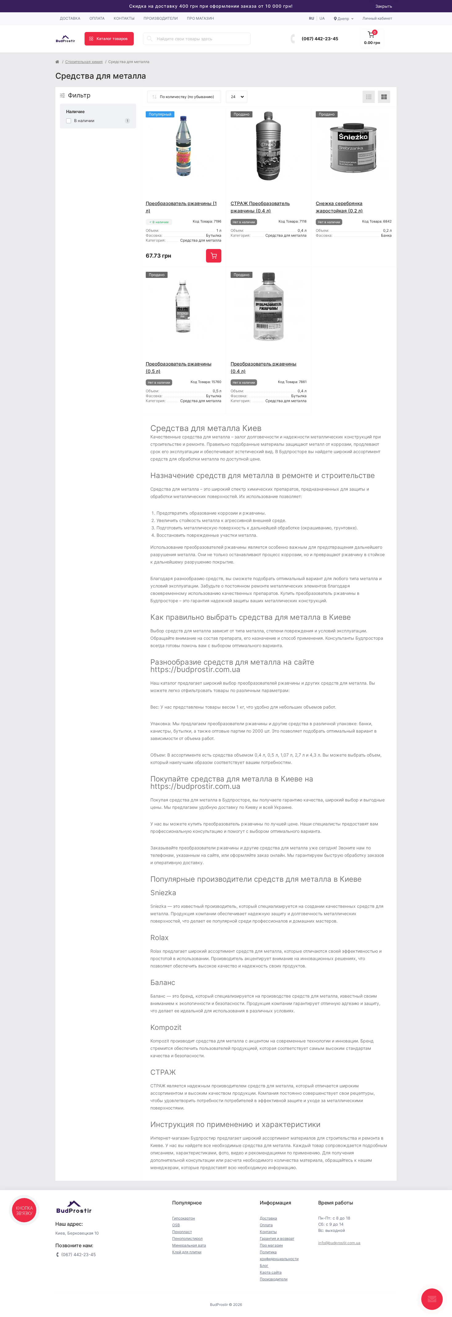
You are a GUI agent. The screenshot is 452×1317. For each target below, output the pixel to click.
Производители (161, 18)
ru (311, 18)
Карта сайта (271, 1272)
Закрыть (383, 6)
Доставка (70, 18)
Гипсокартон (183, 1218)
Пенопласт (182, 1231)
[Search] (150, 39)
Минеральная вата (189, 1245)
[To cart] (213, 256)
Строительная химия (84, 61)
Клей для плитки (186, 1252)
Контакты (124, 18)
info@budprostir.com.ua (339, 1242)
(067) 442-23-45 (320, 38)
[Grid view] (384, 97)
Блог (264, 1265)
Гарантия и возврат (277, 1238)
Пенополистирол (187, 1238)
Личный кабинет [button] (377, 18)
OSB (176, 1225)
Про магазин (200, 18)
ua (322, 18)
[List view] (369, 97)
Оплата (97, 18)
